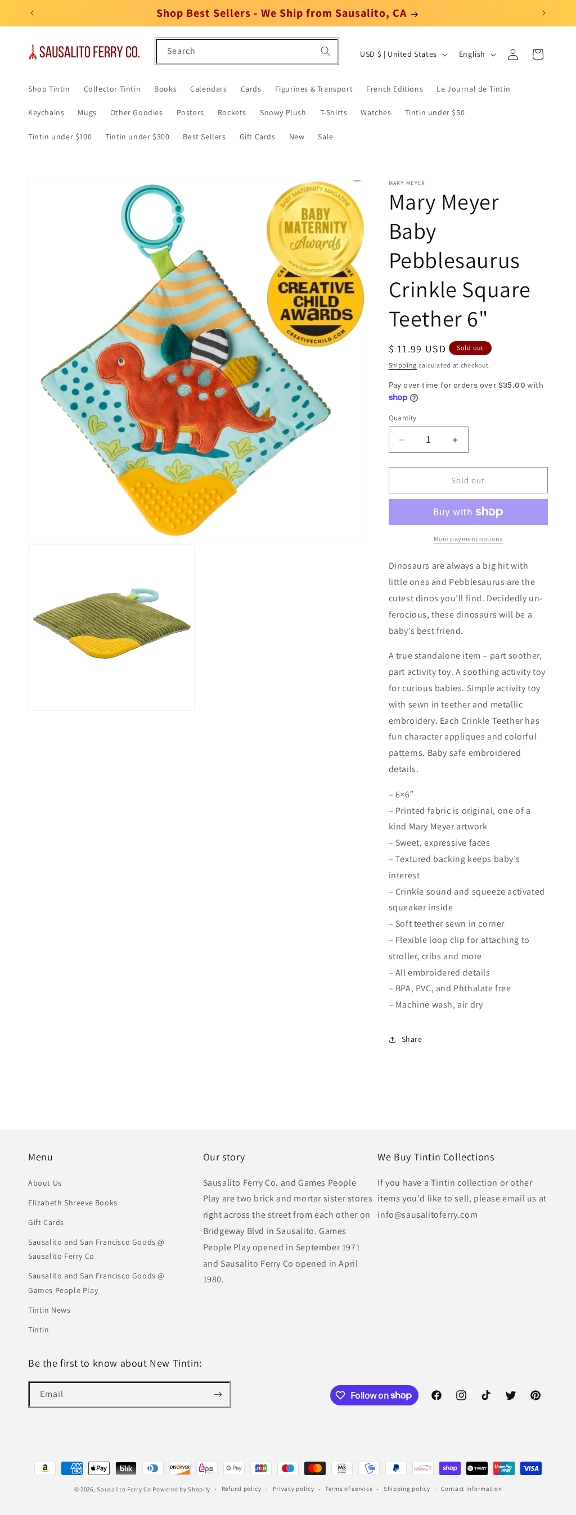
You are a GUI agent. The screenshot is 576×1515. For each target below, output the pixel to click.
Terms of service (348, 1489)
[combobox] (247, 51)
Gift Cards (46, 1222)
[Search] (325, 51)
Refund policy (242, 1489)
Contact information (471, 1489)
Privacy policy (293, 1489)
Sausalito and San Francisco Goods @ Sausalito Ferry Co (96, 1249)
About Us (45, 1183)
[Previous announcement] (32, 13)
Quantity (403, 418)
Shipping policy (407, 1489)
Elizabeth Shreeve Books (73, 1203)
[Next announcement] (544, 13)
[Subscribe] (217, 1394)
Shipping (403, 365)
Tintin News (49, 1310)
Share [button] (412, 1039)
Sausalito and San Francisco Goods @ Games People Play (96, 1283)
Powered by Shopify (181, 1489)
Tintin (39, 1330)
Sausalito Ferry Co (124, 1489)
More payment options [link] (468, 538)
